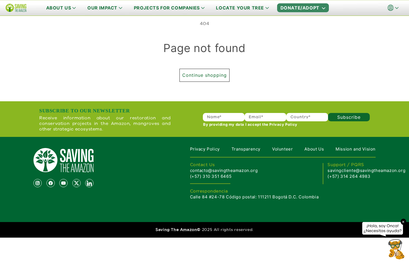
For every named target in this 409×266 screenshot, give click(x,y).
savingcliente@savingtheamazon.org (366, 170)
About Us (314, 149)
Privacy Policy (205, 149)
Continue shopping (204, 75)
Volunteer (282, 149)
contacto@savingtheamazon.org (224, 170)
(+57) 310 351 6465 (211, 176)
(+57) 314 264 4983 (348, 176)
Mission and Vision (356, 149)
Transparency (245, 149)
